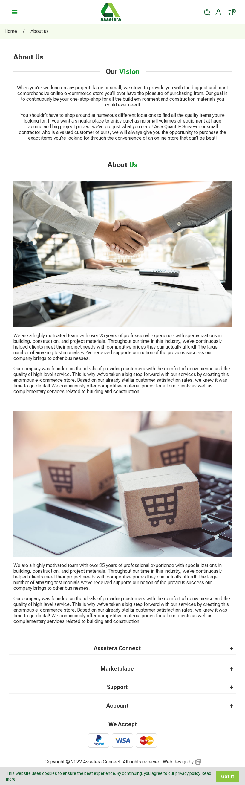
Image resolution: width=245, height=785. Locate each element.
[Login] (218, 12)
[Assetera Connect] (110, 12)
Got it (227, 776)
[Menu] (14, 12)
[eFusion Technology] (198, 762)
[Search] (207, 12)
